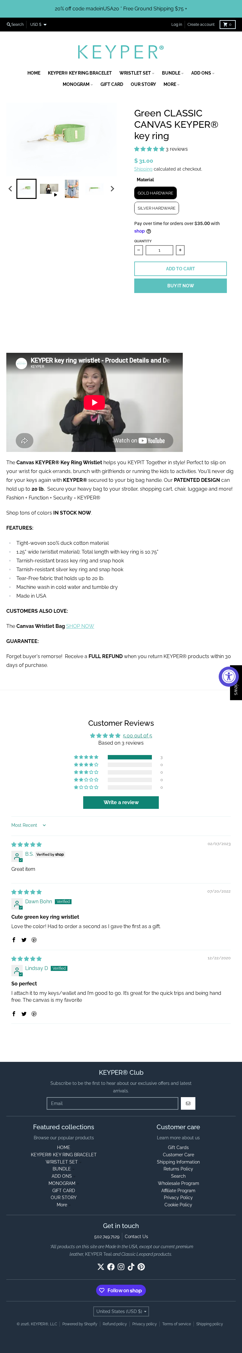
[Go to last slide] (10, 189)
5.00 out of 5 (137, 736)
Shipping (143, 169)
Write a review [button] (121, 802)
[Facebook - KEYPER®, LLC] (111, 1267)
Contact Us (136, 1236)
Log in (176, 24)
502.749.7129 (106, 1236)
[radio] (155, 193)
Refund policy (115, 1324)
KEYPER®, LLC (44, 1324)
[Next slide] (112, 189)
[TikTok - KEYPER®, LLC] (131, 1267)
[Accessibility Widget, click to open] (229, 677)
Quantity (143, 241)
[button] (150, 149)
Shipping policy (209, 1324)
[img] (26, 845)
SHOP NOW (80, 626)
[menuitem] (26, 189)
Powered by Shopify (79, 1324)
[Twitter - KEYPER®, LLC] (101, 1267)
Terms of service (176, 1324)
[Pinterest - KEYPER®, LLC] (141, 1267)
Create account (201, 24)
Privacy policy (144, 1324)
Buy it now (180, 285)
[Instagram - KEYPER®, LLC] (121, 1267)
